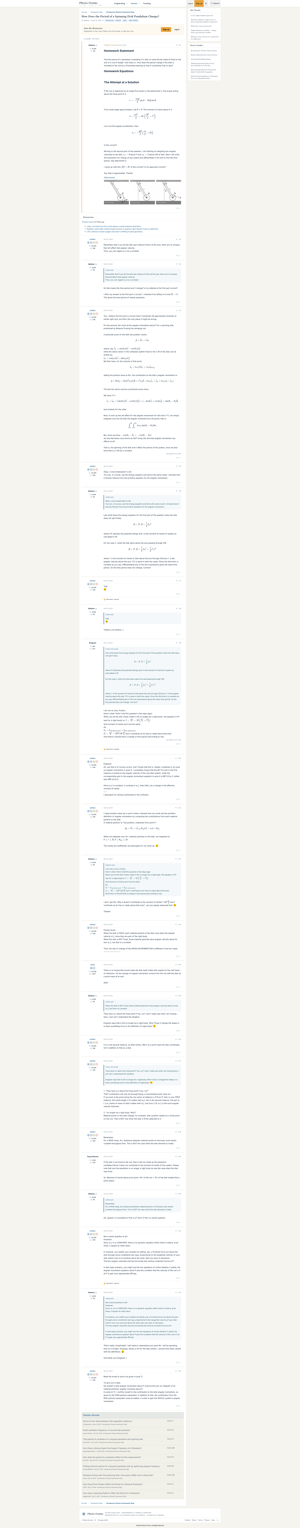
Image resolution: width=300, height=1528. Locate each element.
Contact (187, 1520)
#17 (179, 1061)
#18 (179, 1132)
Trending (147, 3)
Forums (134, 3)
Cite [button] (177, 208)
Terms (200, 1520)
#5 (180, 466)
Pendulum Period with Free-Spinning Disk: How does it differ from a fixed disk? (118, 1475)
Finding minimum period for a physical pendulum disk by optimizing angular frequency (121, 1466)
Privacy (207, 1520)
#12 (179, 859)
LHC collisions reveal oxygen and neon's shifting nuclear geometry (115, 231)
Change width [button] (103, 1520)
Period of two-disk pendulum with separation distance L (107, 1421)
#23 (179, 1371)
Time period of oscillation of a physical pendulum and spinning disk (113, 1439)
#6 (180, 491)
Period (118, 20)
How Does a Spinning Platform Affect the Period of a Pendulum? (111, 1493)
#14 (179, 965)
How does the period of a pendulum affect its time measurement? (112, 1457)
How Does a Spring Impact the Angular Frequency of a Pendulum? (112, 1448)
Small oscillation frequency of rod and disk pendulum (106, 1430)
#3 (180, 264)
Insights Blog (119, 3)
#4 (180, 310)
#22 (179, 1292)
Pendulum (109, 20)
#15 (179, 996)
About (194, 1520)
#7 (180, 581)
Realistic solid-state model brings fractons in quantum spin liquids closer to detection (122, 229)
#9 (180, 643)
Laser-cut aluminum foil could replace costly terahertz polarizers (114, 226)
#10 (179, 758)
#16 (179, 1039)
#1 (180, 45)
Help (213, 1520)
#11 (179, 808)
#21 (179, 1231)
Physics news (88, 222)
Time (124, 20)
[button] (127, 3)
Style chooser (88, 1520)
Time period (133, 20)
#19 (179, 1156)
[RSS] (217, 1520)
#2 (180, 239)
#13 (179, 924)
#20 (179, 1194)
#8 (180, 608)
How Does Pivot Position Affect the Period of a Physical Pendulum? (112, 1484)
